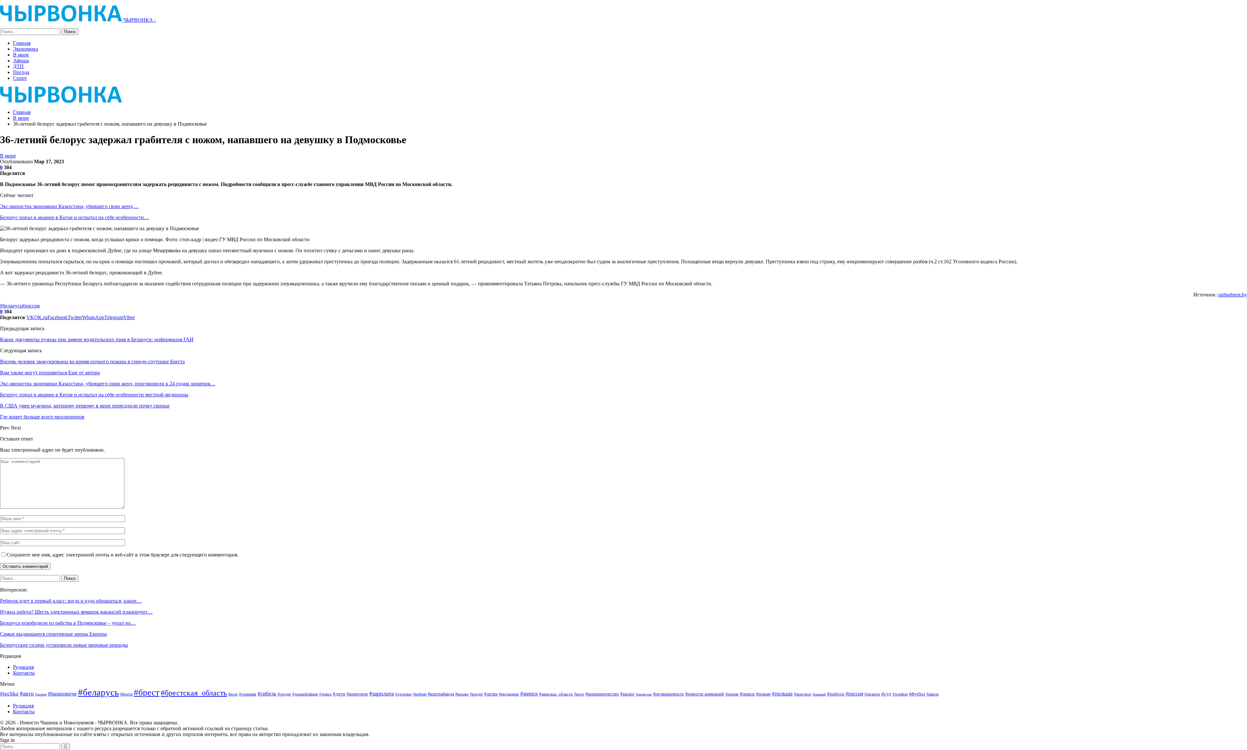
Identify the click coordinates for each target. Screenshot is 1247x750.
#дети (339, 693)
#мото (579, 694)
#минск (529, 694)
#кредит (476, 694)
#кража (462, 694)
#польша (782, 693)
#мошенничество (602, 693)
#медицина (509, 694)
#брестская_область (194, 692)
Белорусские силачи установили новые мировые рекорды (64, 645)
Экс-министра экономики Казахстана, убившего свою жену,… (69, 206)
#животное (357, 694)
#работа (835, 693)
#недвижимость (668, 694)
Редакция (23, 667)
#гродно (284, 694)
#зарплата (381, 693)
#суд (886, 693)
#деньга (325, 694)
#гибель (267, 694)
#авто (27, 693)
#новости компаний (704, 694)
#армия (40, 694)
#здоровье (403, 694)
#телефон (900, 694)
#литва (491, 693)
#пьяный (819, 694)
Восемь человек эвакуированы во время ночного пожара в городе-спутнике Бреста (92, 361)
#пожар (763, 693)
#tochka (9, 694)
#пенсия (731, 694)
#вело (233, 694)
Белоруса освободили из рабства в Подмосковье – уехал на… (68, 623)
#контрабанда (441, 693)
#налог (627, 693)
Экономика (25, 49)
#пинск (747, 693)
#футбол (917, 693)
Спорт (20, 78)
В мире (21, 54)
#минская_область (556, 694)
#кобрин (419, 694)
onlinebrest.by (1232, 294)
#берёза (126, 694)
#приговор (802, 694)
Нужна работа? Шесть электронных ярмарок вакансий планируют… (76, 612)
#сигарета (872, 694)
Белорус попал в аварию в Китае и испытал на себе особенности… (74, 217)
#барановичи (62, 693)
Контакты (24, 673)
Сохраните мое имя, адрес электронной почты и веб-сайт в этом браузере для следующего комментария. (122, 554)
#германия (247, 694)
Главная (22, 43)
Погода (21, 72)
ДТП (18, 66)
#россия (31, 305)
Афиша (21, 60)
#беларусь (11, 305)
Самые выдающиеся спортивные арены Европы (53, 634)
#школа (932, 694)
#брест (146, 692)
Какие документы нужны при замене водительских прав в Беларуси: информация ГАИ (97, 339)
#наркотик (644, 694)
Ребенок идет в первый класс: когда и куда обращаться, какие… (71, 601)
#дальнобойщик (305, 694)
